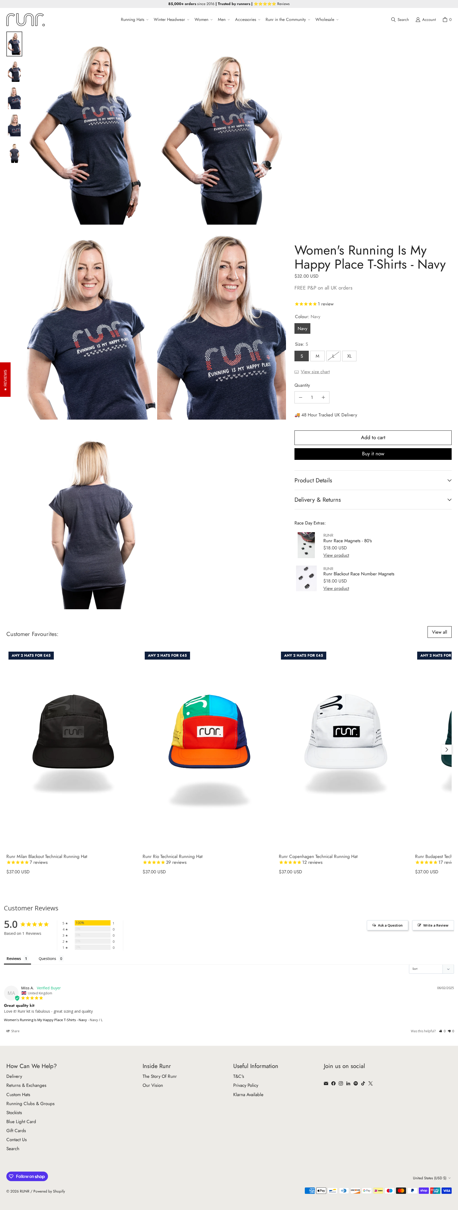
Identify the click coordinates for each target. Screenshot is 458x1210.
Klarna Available (248, 1094)
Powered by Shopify (49, 1191)
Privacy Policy (245, 1085)
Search (12, 1148)
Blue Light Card (21, 1121)
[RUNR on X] (370, 1083)
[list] (156, 320)
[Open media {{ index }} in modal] (91, 128)
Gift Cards (16, 1130)
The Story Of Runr (160, 1076)
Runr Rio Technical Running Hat (172, 859)
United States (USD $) (429, 1178)
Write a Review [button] (435, 925)
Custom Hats (18, 1094)
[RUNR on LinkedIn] (348, 1083)
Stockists (14, 1112)
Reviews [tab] (14, 958)
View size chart (315, 372)
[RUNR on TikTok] (363, 1083)
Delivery (14, 1076)
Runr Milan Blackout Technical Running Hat (46, 859)
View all (439, 632)
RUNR (24, 1191)
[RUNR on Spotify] (355, 1083)
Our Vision (153, 1085)
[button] (134, 20)
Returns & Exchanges (26, 1085)
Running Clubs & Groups (30, 1103)
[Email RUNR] (326, 1083)
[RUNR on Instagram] (341, 1083)
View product (336, 555)
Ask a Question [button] (390, 925)
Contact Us (16, 1139)
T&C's (238, 1076)
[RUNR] (25, 19)
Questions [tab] (47, 958)
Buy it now (373, 453)
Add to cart (373, 437)
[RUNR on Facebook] (333, 1083)
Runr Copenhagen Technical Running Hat (318, 859)
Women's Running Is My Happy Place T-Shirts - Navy (45, 1019)
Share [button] (15, 1031)
